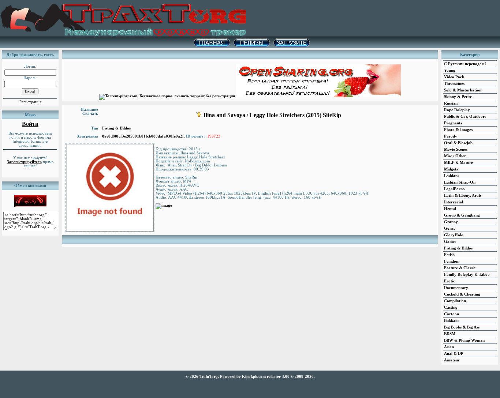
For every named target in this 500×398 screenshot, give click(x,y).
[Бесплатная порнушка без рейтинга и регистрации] (318, 96)
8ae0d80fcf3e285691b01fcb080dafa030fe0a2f (143, 136)
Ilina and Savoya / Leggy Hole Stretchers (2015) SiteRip (272, 115)
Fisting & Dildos (116, 128)
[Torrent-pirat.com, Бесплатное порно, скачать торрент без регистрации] (167, 96)
